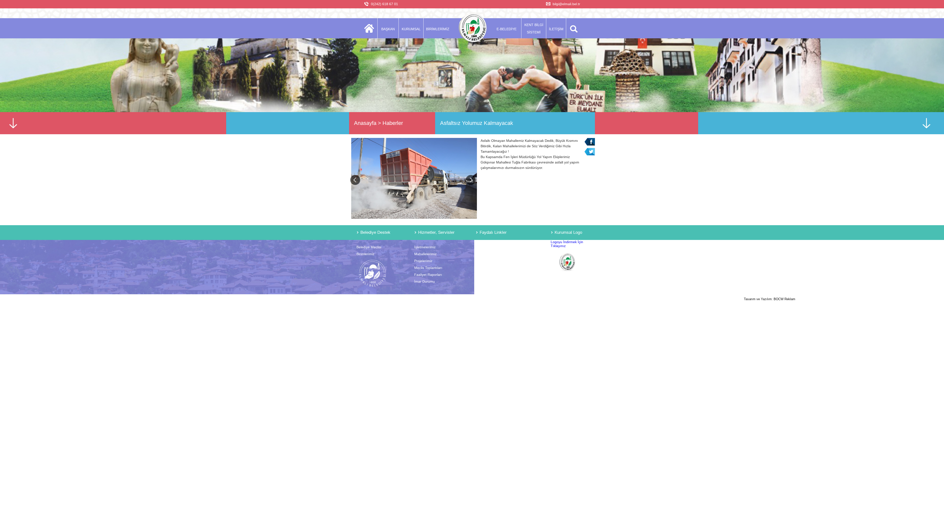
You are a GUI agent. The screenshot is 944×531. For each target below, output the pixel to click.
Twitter (589, 152)
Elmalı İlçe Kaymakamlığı (495, 261)
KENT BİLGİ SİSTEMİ (533, 28)
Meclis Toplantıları (428, 268)
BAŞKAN (388, 29)
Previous (355, 180)
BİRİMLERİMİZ (437, 29)
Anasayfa (365, 123)
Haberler (393, 123)
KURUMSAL (411, 29)
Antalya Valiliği (487, 254)
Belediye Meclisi (368, 247)
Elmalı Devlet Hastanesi (494, 268)
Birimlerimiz (365, 254)
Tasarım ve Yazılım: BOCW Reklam (769, 299)
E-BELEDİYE (506, 29)
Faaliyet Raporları (428, 275)
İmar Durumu (424, 281)
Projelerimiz (423, 261)
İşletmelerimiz (425, 247)
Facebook (589, 142)
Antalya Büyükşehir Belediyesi (499, 247)
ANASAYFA (370, 28)
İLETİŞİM (556, 29)
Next (469, 181)
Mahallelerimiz (425, 254)
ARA (573, 28)
